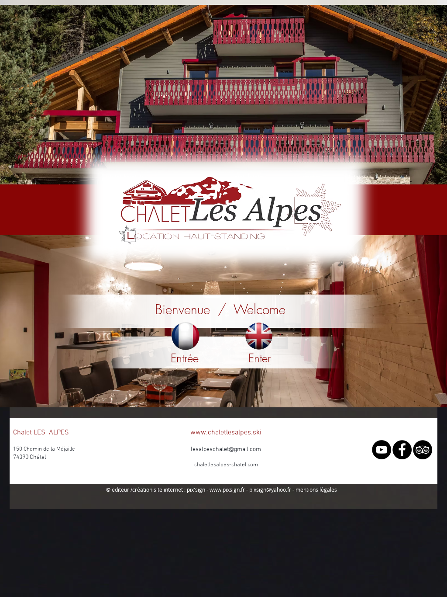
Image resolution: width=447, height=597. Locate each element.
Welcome (259, 309)
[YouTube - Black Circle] (381, 449)
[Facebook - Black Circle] (402, 449)
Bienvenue (182, 309)
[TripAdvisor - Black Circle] (422, 449)
